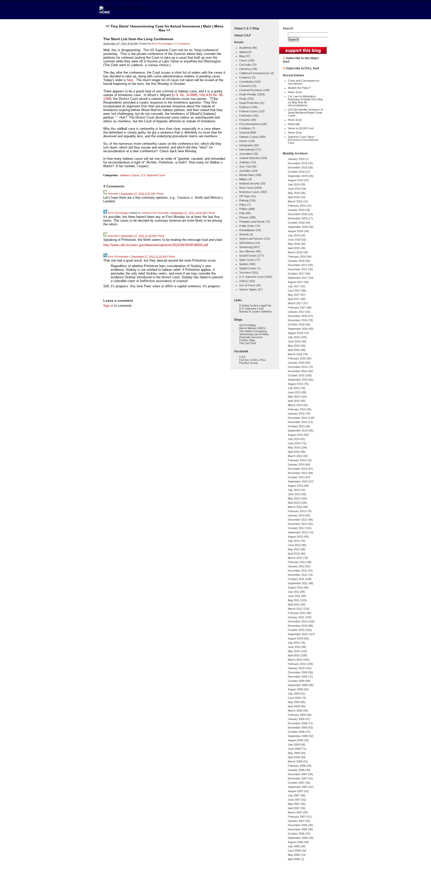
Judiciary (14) (247, 162)
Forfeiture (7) (247, 128)
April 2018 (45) (297, 248)
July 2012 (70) (296, 540)
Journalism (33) (248, 153)
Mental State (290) (250, 174)
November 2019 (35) (300, 167)
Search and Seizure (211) (254, 238)
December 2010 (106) (301, 621)
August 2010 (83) (298, 638)
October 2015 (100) (300, 375)
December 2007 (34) (300, 774)
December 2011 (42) (300, 570)
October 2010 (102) (300, 629)
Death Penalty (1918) (252, 94)
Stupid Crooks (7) (250, 268)
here (130, 80)
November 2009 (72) (300, 676)
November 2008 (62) (300, 727)
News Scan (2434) (250, 187)
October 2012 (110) (300, 528)
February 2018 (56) (300, 256)
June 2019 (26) (297, 188)
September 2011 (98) (300, 583)
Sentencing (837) (249, 247)
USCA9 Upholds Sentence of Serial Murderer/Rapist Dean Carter (305, 112)
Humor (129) (247, 141)
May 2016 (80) (297, 345)
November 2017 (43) (300, 269)
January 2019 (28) (299, 209)
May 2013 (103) (297, 498)
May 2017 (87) (297, 294)
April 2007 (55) (297, 808)
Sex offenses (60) (250, 251)
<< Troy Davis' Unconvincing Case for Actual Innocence (153, 26)
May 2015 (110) (297, 396)
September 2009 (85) (301, 685)
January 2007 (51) (299, 820)
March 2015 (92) (298, 405)
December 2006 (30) (300, 825)
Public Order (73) (249, 225)
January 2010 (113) (300, 668)
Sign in (108, 305)
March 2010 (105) (299, 659)
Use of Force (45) (250, 285)
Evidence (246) (248, 107)
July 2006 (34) (296, 846)
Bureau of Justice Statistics (255, 311)
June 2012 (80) (297, 545)
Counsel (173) (247, 85)
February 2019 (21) (300, 205)
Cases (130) (246, 60)
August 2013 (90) (298, 485)
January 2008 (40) (299, 769)
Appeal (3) (245, 51)
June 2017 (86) (297, 290)
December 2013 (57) (300, 468)
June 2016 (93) (297, 341)
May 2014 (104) (297, 447)
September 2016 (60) (301, 328)
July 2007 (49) (296, 795)
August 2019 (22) (298, 180)
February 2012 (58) (300, 562)
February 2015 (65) (300, 409)
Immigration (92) (249, 145)
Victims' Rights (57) (251, 289)
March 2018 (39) (298, 252)
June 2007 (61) (297, 799)
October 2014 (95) (299, 426)
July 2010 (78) (296, 642)
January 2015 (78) (299, 413)
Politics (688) (247, 208)
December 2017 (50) (300, 265)
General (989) (247, 132)
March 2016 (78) (298, 354)
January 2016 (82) (299, 362)
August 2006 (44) (298, 842)
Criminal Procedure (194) (254, 90)
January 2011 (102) (300, 617)
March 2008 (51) (298, 761)
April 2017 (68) (297, 298)
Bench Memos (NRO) (252, 328)
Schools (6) (246, 234)
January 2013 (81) (299, 515)
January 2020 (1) (298, 158)
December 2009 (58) (300, 672)
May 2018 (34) (297, 243)
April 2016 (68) (297, 349)
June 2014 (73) (297, 443)
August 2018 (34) (298, 231)
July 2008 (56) (296, 744)
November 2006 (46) (300, 829)
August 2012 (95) (298, 536)
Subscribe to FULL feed (302, 68)
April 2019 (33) (297, 197)
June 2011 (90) (297, 595)
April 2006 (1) (296, 859)
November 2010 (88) (300, 625)
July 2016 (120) (297, 337)
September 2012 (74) (301, 532)
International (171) (250, 149)
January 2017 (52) (299, 311)
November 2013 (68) (300, 472)
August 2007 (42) (298, 791)
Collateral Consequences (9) (256, 73)
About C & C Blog (246, 28)
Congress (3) (247, 77)
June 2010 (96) (297, 646)
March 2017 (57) (298, 303)
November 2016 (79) (300, 320)
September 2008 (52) (301, 736)
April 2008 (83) (297, 757)
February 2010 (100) (300, 663)
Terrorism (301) (248, 272)
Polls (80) (245, 213)
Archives (301, 153)
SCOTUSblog (247, 325)
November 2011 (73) (300, 574)
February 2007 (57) (300, 816)
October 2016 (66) (299, 324)
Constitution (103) (250, 81)
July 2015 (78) (296, 388)
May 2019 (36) (297, 192)
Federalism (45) (248, 115)
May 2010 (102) (297, 651)
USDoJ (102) (247, 281)
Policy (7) (245, 204)
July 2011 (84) (296, 591)
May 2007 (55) (297, 803)
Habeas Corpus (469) (252, 136)
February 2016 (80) (300, 358)
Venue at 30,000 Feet (301, 128)
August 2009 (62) (298, 689)
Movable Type (130, 879)
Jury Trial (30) (247, 166)
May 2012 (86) (297, 549)
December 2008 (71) (300, 723)
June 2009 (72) (297, 697)
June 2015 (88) (297, 392)
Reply (160, 193)
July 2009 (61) (296, 693)
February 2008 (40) (300, 765)
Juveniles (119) (248, 170)
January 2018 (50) (299, 260)
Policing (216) (247, 200)
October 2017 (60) (299, 273)
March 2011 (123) (298, 608)
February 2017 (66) (300, 307)
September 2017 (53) (301, 277)
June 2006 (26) (297, 850)
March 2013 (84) (298, 506)
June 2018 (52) (297, 239)
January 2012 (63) (299, 566)
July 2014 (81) (296, 439)
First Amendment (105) (253, 124)
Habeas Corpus (129, 175)
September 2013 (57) (301, 481)
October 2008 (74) (299, 731)
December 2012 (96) (300, 519)
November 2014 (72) (300, 422)
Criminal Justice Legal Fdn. (255, 305)
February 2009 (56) (300, 714)
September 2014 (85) (301, 430)
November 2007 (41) (300, 778)
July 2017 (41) (296, 286)
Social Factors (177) (251, 255)
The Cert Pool (247, 343)
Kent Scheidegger (162, 43)
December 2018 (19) (300, 214)
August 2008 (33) (298, 740)
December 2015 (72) (300, 366)
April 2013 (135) (297, 502)
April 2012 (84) (297, 553)
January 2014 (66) (299, 464)
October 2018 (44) (299, 222)
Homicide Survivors (251, 337)
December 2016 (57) (300, 315)
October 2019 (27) (299, 171)
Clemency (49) (248, 68)
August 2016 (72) (298, 332)
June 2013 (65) (297, 494)
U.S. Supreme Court (153, 175)
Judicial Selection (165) (253, 157)
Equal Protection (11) (251, 102)
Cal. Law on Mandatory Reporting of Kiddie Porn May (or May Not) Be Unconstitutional (305, 101)
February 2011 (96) (299, 612)
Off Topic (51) (247, 196)
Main (207, 26)
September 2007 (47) (301, 786)
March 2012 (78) (298, 557)
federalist (113, 193)
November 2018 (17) (300, 218)
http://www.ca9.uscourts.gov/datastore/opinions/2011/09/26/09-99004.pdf (155, 245)
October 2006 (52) (299, 833)
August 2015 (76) (298, 383)
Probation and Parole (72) (254, 221)
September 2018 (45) (301, 226)
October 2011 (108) (300, 579)
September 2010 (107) (301, 634)
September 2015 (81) (301, 379)
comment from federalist (155, 212)
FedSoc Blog (247, 340)
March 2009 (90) (298, 710)
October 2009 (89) (299, 680)
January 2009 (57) (299, 719)
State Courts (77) (249, 259)
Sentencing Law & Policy (254, 334)
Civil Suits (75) (248, 64)
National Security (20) (252, 183)
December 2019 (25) (300, 163)
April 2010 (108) (297, 655)
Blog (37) (244, 56)
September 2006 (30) (301, 837)
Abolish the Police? (299, 87)
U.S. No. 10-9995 (185, 95)
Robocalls (294, 124)
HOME (105, 12)
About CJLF (242, 35)
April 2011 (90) (296, 604)
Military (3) (245, 179)
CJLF (242, 356)
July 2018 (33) (296, 235)
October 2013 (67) (299, 477)
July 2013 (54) (296, 489)
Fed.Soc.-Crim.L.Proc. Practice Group (252, 361)
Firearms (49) (247, 119)
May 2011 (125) (297, 600)
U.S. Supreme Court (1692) (255, 276)
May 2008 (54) (297, 752)
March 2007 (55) (298, 812)
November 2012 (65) (300, 523)
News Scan (295, 92)
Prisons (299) (247, 217)
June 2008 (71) (297, 748)
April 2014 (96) (297, 451)
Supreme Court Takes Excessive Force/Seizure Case (303, 139)
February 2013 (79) (300, 511)
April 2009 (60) (297, 706)
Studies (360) (247, 264)
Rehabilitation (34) (250, 230)
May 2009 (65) (297, 702)
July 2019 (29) (296, 184)
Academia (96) (248, 47)
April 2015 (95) (297, 400)
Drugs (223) (246, 98)
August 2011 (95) (298, 587)
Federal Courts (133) (252, 111)
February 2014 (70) (300, 460)
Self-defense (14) (249, 242)
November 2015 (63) (300, 371)
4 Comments (182, 43)
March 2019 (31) (298, 201)
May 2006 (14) (297, 854)
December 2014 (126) (301, 417)
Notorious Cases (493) (253, 191)
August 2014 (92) (298, 434)
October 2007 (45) (299, 782)
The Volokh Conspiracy (253, 331)
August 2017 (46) (298, 282)
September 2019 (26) (301, 175)
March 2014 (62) (298, 455)
